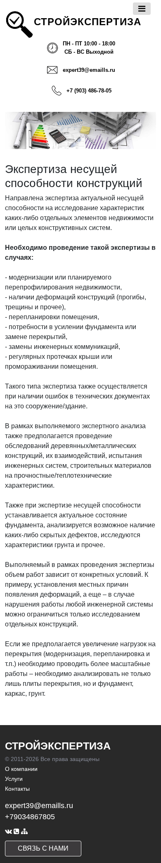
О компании (21, 769)
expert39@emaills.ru (89, 70)
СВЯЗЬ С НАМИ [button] (43, 848)
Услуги (14, 778)
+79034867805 (30, 817)
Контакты (17, 788)
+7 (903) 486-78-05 (88, 91)
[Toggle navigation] (142, 8)
